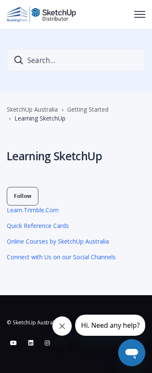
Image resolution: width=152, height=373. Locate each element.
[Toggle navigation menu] (140, 14)
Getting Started (88, 109)
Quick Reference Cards (38, 226)
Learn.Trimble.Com (33, 210)
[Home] (41, 14)
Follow (22, 196)
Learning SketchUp (39, 118)
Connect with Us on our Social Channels (61, 257)
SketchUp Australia (32, 109)
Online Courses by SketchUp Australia (58, 241)
